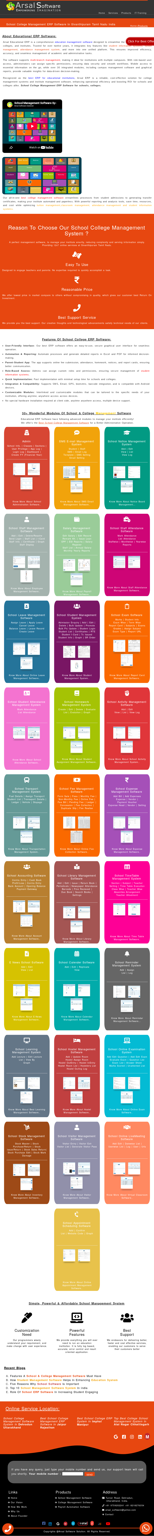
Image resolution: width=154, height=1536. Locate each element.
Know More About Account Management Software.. (27, 937)
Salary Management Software (76, 529)
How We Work (18, 1506)
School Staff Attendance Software (126, 529)
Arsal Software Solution (72, 1531)
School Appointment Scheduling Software (77, 1224)
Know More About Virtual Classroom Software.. (127, 1196)
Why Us (15, 1511)
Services (113, 12)
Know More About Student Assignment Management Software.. (77, 761)
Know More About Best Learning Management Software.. (26, 1111)
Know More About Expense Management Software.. (127, 850)
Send (89, 1474)
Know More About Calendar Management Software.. (76, 1018)
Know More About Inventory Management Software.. (27, 1196)
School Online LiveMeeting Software (126, 1137)
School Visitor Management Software (77, 1137)
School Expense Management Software (126, 790)
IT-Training (140, 12)
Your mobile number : (45, 1474)
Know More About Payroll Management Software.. (77, 593)
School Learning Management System (26, 1050)
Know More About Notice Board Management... (127, 503)
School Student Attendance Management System (26, 703)
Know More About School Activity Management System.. (127, 761)
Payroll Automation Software (74, 1506)
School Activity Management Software (126, 703)
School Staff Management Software (26, 529)
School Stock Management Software (26, 1137)
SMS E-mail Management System (76, 442)
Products (126, 12)
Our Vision (16, 1502)
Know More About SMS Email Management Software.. (77, 503)
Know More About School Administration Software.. (27, 503)
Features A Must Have (55, 1376)
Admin (26, 441)
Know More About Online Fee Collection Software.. (77, 850)
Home (102, 12)
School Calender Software (77, 962)
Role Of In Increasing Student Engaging (54, 1392)
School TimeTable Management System (126, 876)
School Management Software (74, 1497)
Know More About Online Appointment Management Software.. (77, 1285)
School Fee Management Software (76, 790)
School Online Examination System (126, 1050)
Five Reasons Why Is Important (44, 1384)
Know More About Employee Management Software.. (27, 590)
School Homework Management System (76, 703)
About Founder (19, 1515)
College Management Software (74, 1502)
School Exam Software (126, 615)
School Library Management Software (76, 876)
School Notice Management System (127, 442)
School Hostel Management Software (76, 1050)
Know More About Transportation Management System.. (27, 850)
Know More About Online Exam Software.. (127, 1111)
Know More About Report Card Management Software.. (127, 677)
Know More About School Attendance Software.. (27, 761)
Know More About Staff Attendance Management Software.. (127, 589)
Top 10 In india (49, 1388)
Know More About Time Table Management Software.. (127, 938)
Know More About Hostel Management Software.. (77, 1111)
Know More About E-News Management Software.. (27, 1018)
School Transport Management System (26, 790)
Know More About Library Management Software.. (77, 940)
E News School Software (26, 962)
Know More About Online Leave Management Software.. (27, 677)
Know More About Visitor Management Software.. (77, 1196)
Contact (109, 1514)
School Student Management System (77, 616)
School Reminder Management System (126, 963)
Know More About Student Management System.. (77, 677)
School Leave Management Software (26, 616)
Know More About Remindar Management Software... (127, 1020)
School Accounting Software (26, 875)
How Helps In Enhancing (64, 1380)
